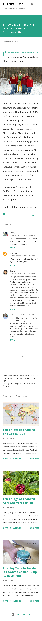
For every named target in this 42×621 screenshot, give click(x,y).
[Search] (32, 4)
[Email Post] (4, 215)
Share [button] (33, 215)
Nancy (12, 233)
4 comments (15, 601)
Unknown (13, 253)
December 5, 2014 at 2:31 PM (23, 235)
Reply (12, 247)
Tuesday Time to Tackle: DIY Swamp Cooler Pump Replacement (20, 571)
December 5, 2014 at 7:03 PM (23, 256)
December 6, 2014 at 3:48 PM (23, 315)
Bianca (12, 271)
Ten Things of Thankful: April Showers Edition (19, 501)
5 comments (15, 459)
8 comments (15, 528)
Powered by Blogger (22, 614)
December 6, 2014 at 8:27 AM (23, 273)
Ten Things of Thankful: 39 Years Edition (19, 431)
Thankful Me (13, 4)
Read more (34, 459)
